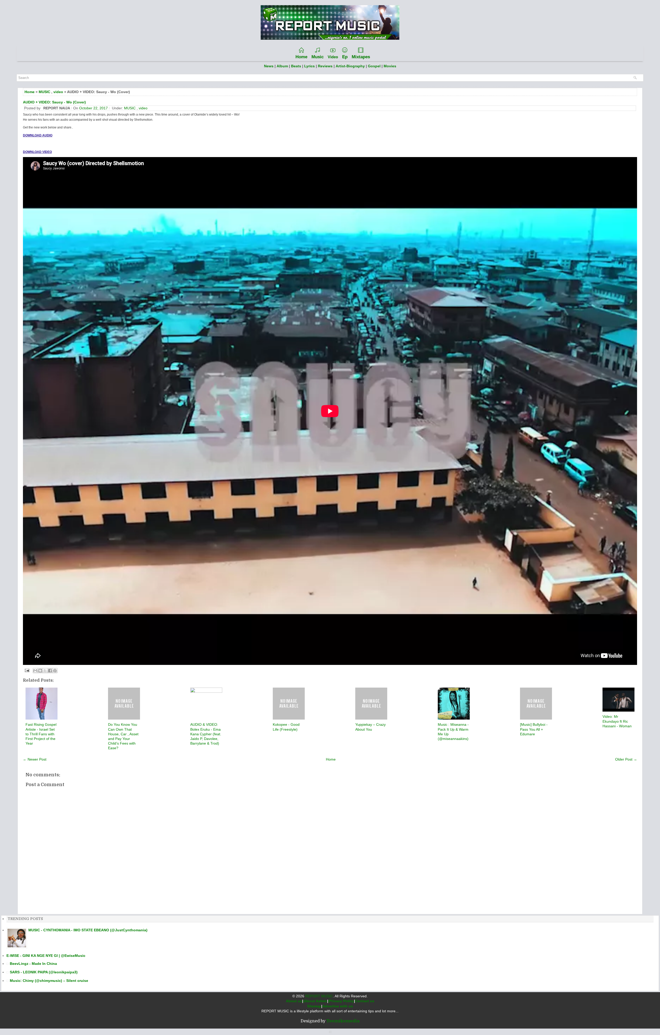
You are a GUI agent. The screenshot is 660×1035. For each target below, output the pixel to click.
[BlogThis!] (40, 670)
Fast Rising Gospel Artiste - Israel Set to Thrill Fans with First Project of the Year (41, 733)
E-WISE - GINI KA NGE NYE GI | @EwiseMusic (45, 955)
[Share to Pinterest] (54, 670)
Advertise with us (337, 1006)
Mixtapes (361, 56)
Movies (390, 66)
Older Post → (626, 759)
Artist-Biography (350, 66)
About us (294, 1001)
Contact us (364, 1001)
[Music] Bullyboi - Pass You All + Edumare (534, 729)
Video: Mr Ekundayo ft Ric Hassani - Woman (617, 721)
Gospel (375, 66)
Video (333, 57)
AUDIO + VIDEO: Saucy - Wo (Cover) (54, 102)
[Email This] (35, 670)
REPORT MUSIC (319, 996)
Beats (296, 66)
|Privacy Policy (341, 1001)
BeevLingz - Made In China (33, 963)
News (269, 66)
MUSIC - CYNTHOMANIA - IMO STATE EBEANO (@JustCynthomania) (87, 930)
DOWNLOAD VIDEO (37, 152)
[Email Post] (26, 670)
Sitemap (314, 1006)
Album (282, 66)
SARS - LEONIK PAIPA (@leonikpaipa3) (44, 972)
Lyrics (309, 66)
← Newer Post (34, 759)
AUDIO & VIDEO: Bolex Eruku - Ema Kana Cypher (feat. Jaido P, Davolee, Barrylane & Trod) (205, 733)
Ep (345, 56)
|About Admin (315, 1001)
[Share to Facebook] (50, 670)
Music (317, 56)
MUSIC (44, 92)
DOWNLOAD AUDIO (37, 135)
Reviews (325, 66)
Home (301, 56)
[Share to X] (45, 670)
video (58, 92)
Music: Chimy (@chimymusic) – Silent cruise (49, 981)
